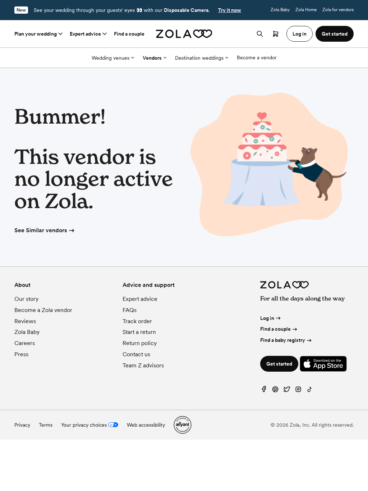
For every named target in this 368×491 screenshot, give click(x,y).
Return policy (140, 343)
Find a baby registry (282, 340)
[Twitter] (286, 390)
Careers (24, 343)
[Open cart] (276, 34)
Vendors (152, 58)
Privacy (22, 425)
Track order (137, 321)
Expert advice (85, 34)
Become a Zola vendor (43, 310)
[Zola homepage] (184, 33)
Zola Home (306, 9)
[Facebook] (263, 390)
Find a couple (129, 34)
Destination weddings (199, 58)
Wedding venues (110, 58)
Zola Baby (280, 9)
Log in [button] (300, 34)
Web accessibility (146, 425)
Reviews (25, 321)
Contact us (136, 354)
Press (21, 354)
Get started (279, 364)
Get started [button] (335, 34)
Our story (26, 298)
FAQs (130, 310)
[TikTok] (309, 390)
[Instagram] (298, 390)
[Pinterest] (275, 390)
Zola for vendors (338, 9)
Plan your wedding (35, 34)
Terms (45, 425)
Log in (267, 318)
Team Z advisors (143, 365)
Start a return (139, 332)
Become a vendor (257, 57)
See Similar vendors (40, 230)
